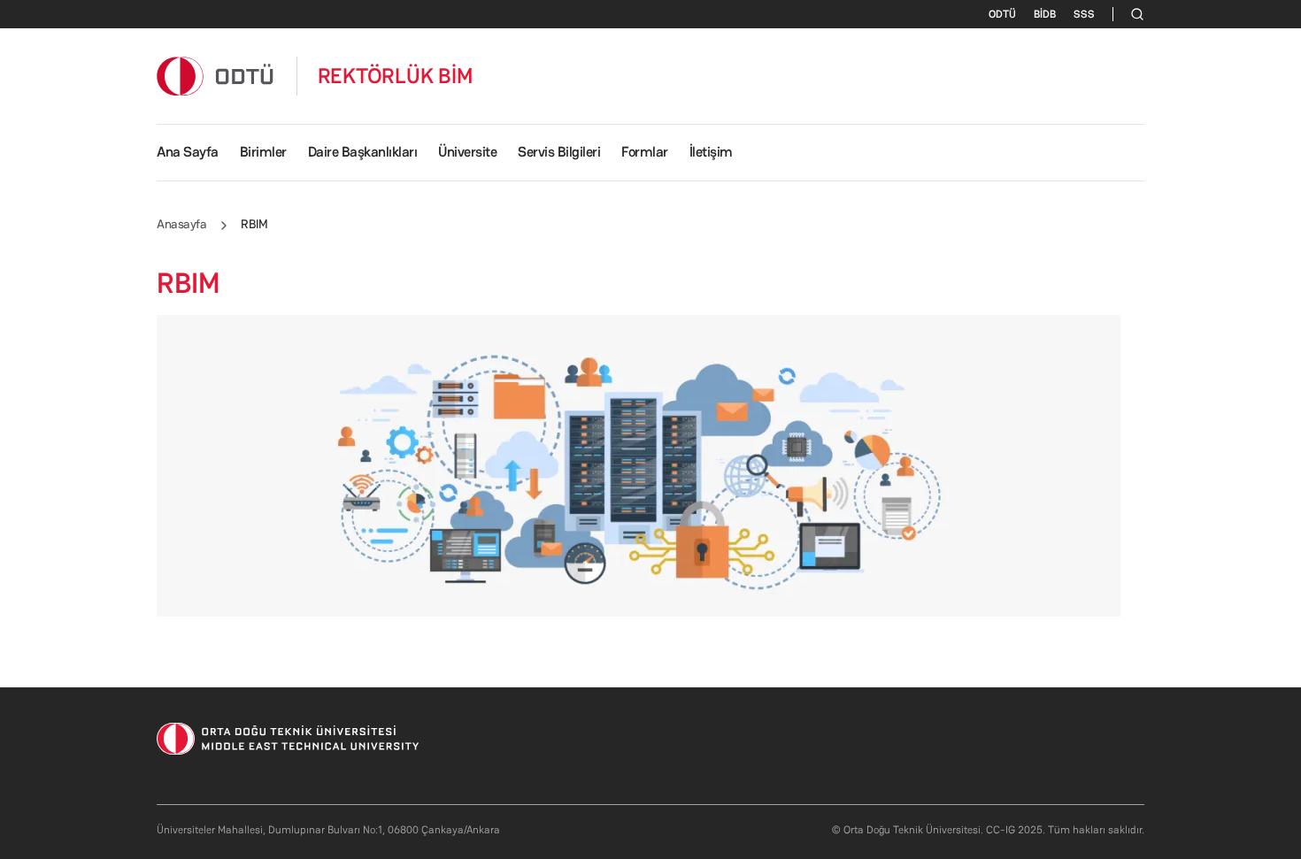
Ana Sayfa (188, 151)
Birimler (263, 151)
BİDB (1045, 14)
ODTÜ (1002, 14)
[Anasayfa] (216, 75)
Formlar (644, 151)
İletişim (711, 151)
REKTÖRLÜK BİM (395, 76)
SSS (1084, 14)
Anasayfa (181, 224)
